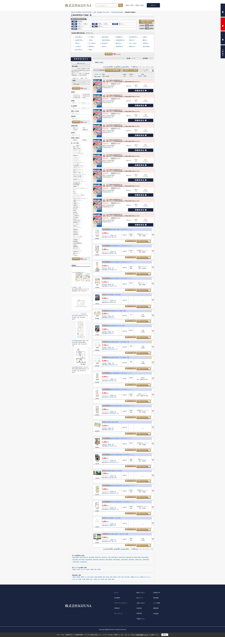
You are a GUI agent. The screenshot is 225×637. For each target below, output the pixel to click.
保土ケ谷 (75, 579)
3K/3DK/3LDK (86, 96)
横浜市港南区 (145, 557)
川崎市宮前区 (76, 562)
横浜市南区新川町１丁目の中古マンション (121, 245)
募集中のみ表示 (99, 62)
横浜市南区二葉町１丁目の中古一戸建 (118, 534)
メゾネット (76, 157)
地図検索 (156, 608)
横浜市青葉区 (109, 559)
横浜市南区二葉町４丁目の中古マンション (121, 229)
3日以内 (75, 129)
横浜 (145, 40)
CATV (75, 193)
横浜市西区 (108, 333)
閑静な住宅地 (77, 148)
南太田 (119, 43)
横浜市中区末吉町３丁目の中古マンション (121, 278)
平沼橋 (79, 579)
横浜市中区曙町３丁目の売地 (113, 294)
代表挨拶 (156, 613)
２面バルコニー (78, 167)
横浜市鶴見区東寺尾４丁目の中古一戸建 (82, 367)
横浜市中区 (108, 269)
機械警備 (76, 246)
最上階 (75, 208)
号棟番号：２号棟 (77, 287)
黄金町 (105, 43)
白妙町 (112, 477)
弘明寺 (146, 43)
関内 (104, 577)
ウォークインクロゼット (80, 188)
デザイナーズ (77, 150)
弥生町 (112, 397)
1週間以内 (85, 129)
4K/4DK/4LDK (76, 97)
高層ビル (76, 226)
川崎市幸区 (131, 559)
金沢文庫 (146, 46)
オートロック (77, 196)
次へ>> (148, 67)
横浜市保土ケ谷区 (106, 557)
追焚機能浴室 (77, 183)
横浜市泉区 (102, 559)
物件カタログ (140, 592)
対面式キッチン (78, 179)
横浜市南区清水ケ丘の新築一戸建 (117, 310)
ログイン (153, 5)
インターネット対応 (79, 195)
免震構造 (76, 239)
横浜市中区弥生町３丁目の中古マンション (121, 389)
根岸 (106, 579)
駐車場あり (76, 222)
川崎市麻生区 (83, 562)
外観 (95, 74)
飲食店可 (76, 231)
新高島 (87, 579)
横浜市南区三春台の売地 (112, 422)
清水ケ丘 (113, 317)
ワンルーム (76, 94)
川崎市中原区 (138, 559)
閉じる (164, 634)
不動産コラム (140, 619)
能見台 (132, 46)
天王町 (83, 579)
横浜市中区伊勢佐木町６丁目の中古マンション (122, 405)
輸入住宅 (76, 214)
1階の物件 (76, 207)
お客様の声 (156, 592)
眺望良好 (76, 155)
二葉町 (112, 237)
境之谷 (112, 333)
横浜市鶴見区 (76, 557)
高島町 (142, 577)
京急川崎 (78, 37)
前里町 (112, 380)
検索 (120, 5)
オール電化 (76, 164)
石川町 (119, 577)
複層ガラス (76, 219)
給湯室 (75, 245)
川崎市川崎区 (124, 559)
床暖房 (75, 186)
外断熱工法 (76, 251)
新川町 (112, 253)
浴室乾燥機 (76, 184)
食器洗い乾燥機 (78, 176)
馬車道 (115, 577)
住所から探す (130, 5)
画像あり (75, 140)
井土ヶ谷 (132, 43)
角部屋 (75, 212)
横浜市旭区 (75, 559)
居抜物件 (76, 233)
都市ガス (76, 253)
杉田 (104, 46)
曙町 (112, 302)
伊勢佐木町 (113, 413)
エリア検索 (156, 603)
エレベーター (77, 227)
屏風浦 (91, 46)
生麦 (145, 37)
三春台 (112, 429)
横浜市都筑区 (116, 559)
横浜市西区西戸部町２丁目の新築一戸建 (118, 342)
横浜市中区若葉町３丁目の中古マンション (121, 262)
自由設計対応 (77, 221)
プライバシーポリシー (121, 603)
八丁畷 (91, 37)
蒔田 (95, 569)
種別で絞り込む (81, 63)
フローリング (77, 238)
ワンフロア (76, 224)
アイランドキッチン (79, 181)
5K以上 (84, 97)
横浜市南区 (108, 237)
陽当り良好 (76, 147)
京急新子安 (79, 40)
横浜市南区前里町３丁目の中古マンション (121, 373)
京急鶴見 (119, 37)
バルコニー (76, 160)
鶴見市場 (105, 37)
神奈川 (131, 40)
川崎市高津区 (145, 559)
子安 (91, 40)
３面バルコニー (78, 169)
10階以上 (76, 203)
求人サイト (139, 598)
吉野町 (112, 235)
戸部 (77, 43)
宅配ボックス (77, 200)
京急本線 (104, 268)
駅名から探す (140, 5)
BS (74, 191)
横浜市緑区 (82, 559)
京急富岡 (119, 46)
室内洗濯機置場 (78, 243)
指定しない (76, 78)
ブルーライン (105, 235)
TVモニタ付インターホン (80, 198)
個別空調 (76, 234)
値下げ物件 (76, 84)
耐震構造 (76, 241)
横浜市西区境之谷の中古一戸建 (116, 325)
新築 (82, 78)
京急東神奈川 (120, 40)
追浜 (91, 49)
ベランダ (76, 159)
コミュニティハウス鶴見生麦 (79, 314)
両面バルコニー (78, 171)
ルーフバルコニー (78, 162)
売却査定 (139, 608)
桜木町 (107, 577)
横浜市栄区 (96, 559)
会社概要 (117, 598)
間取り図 (98, 74)
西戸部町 (113, 349)
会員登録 (139, 613)
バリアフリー (77, 250)
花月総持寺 (133, 37)
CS (74, 190)
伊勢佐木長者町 (98, 577)
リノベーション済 (78, 153)
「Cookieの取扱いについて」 (142, 634)
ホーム (116, 592)
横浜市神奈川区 (84, 557)
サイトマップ (118, 613)
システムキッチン (78, 178)
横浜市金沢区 (122, 557)
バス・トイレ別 (78, 236)
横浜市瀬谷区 (88, 559)
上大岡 (78, 46)
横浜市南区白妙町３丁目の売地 (114, 470)
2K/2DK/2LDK (76, 96)
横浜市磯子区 (114, 557)
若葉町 (112, 269)
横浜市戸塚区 (137, 557)
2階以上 (76, 202)
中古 (86, 78)
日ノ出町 (92, 43)
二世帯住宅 (76, 215)
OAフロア (76, 248)
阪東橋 (112, 252)
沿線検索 (156, 598)
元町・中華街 (93, 579)
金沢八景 (78, 49)
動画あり (85, 140)
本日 (84, 128)
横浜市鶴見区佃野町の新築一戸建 (80, 340)
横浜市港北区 (130, 557)
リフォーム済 (77, 152)
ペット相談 (76, 145)
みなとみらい (147, 577)
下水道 (75, 255)
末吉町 (112, 286)
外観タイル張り (78, 172)
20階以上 (76, 205)
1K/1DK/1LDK (86, 94)
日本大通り (127, 577)
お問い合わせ (140, 603)
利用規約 (117, 608)
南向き (75, 210)
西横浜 (132, 577)
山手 (99, 579)
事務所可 (76, 229)
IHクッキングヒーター (79, 174)
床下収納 (76, 217)
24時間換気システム (79, 166)
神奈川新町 (106, 40)
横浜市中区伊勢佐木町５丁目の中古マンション (122, 501)
